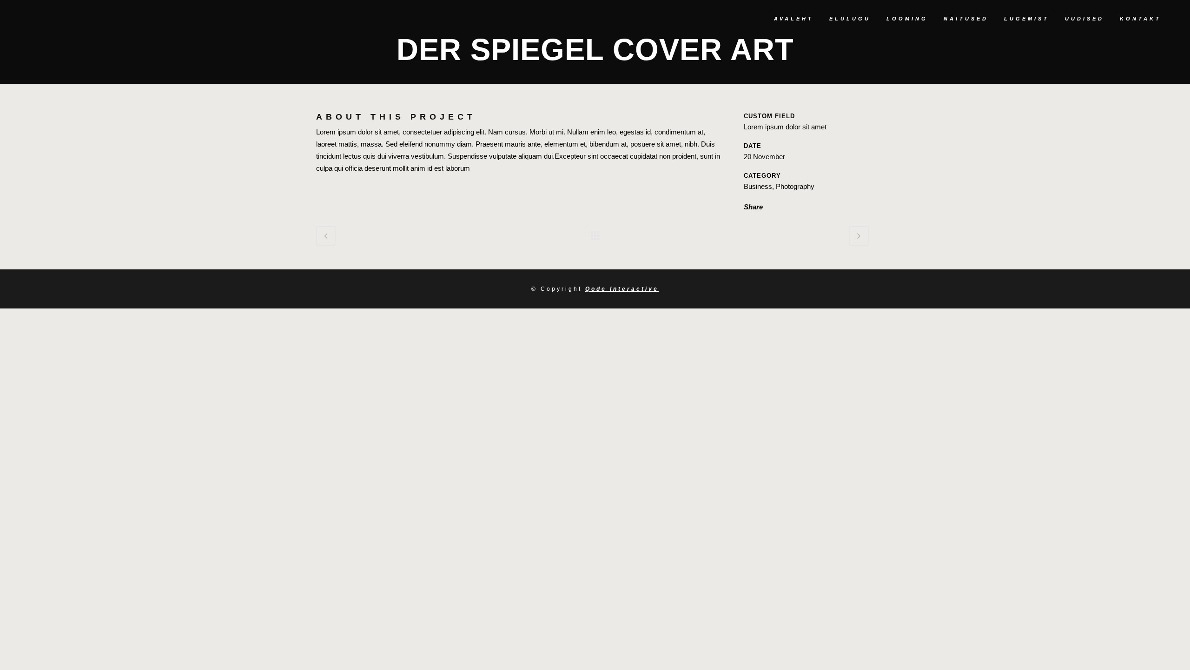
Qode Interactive (622, 289)
